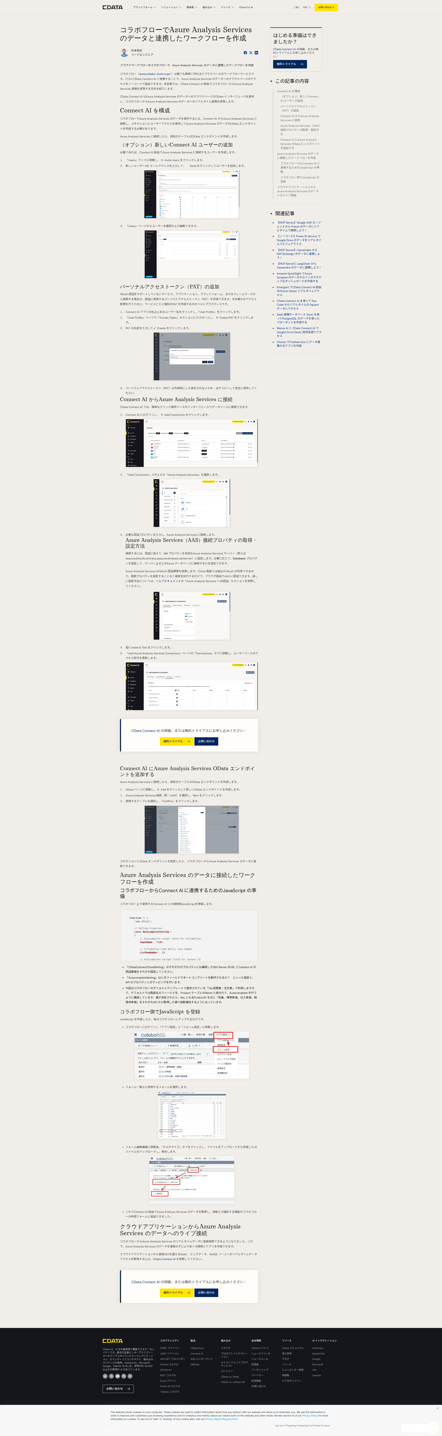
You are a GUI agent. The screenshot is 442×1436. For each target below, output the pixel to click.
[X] (111, 1376)
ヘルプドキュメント (168, 581)
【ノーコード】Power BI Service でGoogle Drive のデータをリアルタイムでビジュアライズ (299, 240)
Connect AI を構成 (288, 91)
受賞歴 (255, 1364)
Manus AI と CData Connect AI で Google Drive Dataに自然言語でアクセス (299, 332)
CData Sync (197, 1348)
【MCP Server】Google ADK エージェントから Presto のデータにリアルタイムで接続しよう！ (299, 226)
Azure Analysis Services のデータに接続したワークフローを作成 (298, 156)
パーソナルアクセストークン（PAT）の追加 (298, 108)
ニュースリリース (260, 1353)
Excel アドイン (168, 1380)
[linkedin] (105, 1376)
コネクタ (225, 1348)
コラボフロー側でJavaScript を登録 (299, 179)
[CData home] (115, 7)
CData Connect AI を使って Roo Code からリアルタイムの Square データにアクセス (298, 304)
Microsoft (317, 1364)
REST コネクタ (168, 1375)
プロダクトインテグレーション (234, 1355)
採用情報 (256, 1380)
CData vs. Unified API (233, 1382)
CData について (260, 1348)
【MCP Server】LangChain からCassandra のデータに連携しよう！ (299, 265)
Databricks (318, 1353)
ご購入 (297, 7)
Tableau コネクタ (169, 1391)
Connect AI (197, 1353)
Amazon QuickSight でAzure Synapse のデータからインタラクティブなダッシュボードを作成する (299, 277)
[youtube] (117, 1376)
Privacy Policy (310, 1415)
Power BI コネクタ (170, 1386)
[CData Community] (130, 1376)
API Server (166, 1369)
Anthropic (318, 1348)
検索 (305, 7)
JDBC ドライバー (169, 1353)
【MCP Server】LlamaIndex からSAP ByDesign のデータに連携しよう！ (298, 253)
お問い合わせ (325, 7)
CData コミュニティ (293, 1348)
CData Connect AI (145, 730)
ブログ (285, 1358)
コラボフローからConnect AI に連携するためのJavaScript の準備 (300, 168)
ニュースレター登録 (293, 1369)
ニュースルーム (259, 1358)
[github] (123, 1376)
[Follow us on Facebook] (245, 52)
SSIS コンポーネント (202, 1358)
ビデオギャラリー (291, 1380)
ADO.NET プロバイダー (172, 1358)
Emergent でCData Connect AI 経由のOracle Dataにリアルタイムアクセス (299, 291)
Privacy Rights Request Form (221, 1419)
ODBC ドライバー (170, 1348)
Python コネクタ (169, 1364)
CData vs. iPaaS (230, 1376)
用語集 (285, 1375)
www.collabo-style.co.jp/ (155, 74)
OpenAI (316, 1375)
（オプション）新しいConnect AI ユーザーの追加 (299, 99)
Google (316, 1358)
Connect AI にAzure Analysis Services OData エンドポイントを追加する (300, 144)
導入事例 (287, 1353)
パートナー (227, 1371)
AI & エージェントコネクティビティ (234, 1364)
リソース (286, 1364)
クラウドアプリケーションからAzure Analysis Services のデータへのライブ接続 (298, 191)
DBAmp (195, 1364)
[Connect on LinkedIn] (256, 52)
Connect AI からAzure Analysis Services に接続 (299, 118)
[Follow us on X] (251, 52)
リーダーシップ (259, 1369)
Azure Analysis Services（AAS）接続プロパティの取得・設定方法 (300, 130)
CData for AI (246, 7)
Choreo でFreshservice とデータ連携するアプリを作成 (298, 343)
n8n (314, 1369)
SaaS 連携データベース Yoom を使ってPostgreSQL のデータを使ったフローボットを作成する (298, 318)
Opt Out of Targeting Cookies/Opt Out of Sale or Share (302, 1425)
